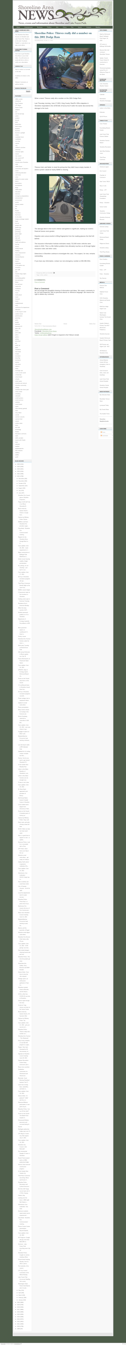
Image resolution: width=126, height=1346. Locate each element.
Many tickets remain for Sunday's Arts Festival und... (23, 712)
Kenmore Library (104, 226)
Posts (103, 432)
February (21, 1297)
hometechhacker (19, 257)
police (16, 335)
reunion (17, 362)
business (17, 130)
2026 (18, 464)
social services (19, 400)
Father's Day (21, 1195)
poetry (17, 330)
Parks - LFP (103, 269)
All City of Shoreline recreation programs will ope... (24, 579)
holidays (17, 250)
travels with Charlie (20, 440)
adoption (17, 109)
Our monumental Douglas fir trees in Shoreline (24, 1153)
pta (16, 343)
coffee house (18, 166)
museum (17, 299)
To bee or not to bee (23, 782)
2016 (18, 1312)
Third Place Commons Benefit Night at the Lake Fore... (24, 585)
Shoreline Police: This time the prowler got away (24, 959)
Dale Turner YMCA (105, 181)
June (20, 493)
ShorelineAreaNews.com (43, 329)
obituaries (17, 309)
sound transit (18, 404)
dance (16, 181)
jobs (16, 271)
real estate (18, 351)
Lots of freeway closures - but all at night (24, 888)
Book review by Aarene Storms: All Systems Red (24, 1014)
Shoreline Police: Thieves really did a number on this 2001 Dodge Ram (63, 35)
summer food (18, 419)
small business (19, 398)
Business (39, 27)
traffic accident (19, 438)
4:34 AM (49, 273)
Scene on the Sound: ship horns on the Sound (23, 680)
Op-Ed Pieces (103, 116)
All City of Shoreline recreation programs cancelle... (24, 694)
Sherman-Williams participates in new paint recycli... (24, 1104)
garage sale (18, 225)
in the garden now (20, 265)
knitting (17, 276)
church (17, 154)
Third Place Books (105, 252)
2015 (18, 1314)
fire (16, 208)
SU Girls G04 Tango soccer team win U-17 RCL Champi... (24, 1191)
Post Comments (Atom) (49, 326)
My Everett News (104, 409)
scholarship (18, 374)
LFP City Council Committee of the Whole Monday (23, 1273)
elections (17, 194)
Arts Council (103, 171)
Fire (72, 27)
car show (17, 141)
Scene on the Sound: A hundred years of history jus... (24, 813)
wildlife (17, 455)
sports (17, 406)
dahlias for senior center (21, 179)
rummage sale (19, 370)
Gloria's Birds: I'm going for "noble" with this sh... (23, 1098)
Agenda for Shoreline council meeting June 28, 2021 (23, 1056)
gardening (17, 229)
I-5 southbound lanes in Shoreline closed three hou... (24, 687)
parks (16, 320)
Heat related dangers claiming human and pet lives (24, 952)
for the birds (18, 217)
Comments (105, 435)
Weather (98, 27)
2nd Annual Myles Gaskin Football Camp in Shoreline (23, 800)
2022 (18, 473)
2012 (18, 1321)
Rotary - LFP (103, 190)
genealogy (18, 231)
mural (16, 297)
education (17, 191)
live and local (18, 284)
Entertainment (29, 27)
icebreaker (18, 263)
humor (17, 261)
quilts (16, 347)
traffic (16, 436)
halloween (17, 240)
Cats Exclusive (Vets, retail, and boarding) (104, 373)
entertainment (19, 198)
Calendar (102, 94)
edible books (18, 189)
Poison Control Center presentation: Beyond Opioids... (24, 1228)
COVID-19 (18, 101)
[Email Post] (53, 273)
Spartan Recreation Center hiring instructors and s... (24, 1062)
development (18, 185)
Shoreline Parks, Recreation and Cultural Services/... (24, 1184)
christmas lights (19, 151)
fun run (17, 223)
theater (17, 431)
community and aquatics (21, 168)
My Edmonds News (105, 394)
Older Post (92, 323)
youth (16, 457)
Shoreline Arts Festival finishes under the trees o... (24, 641)
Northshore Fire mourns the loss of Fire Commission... (24, 908)
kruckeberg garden (20, 278)
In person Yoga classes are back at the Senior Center (24, 1007)
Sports (80, 27)
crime (16, 177)
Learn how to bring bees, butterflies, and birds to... (23, 1087)
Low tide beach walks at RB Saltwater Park (24, 747)
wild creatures (19, 450)
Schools (88, 27)
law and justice (19, 280)
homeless (17, 255)
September (22, 485)
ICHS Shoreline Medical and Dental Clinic (105, 300)
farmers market (19, 204)
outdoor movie (19, 314)
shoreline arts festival (21, 383)
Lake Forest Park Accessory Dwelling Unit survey (24, 1279)
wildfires (17, 452)
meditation (18, 288)
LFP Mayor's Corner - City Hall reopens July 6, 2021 (24, 1136)
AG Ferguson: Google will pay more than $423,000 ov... (24, 1239)
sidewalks (17, 396)
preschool (17, 341)
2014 (18, 1316)
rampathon (18, 349)
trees (16, 442)
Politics (49, 27)
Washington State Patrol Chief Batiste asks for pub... (24, 1286)
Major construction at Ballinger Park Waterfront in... (23, 554)
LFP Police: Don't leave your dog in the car (23, 851)
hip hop (17, 244)
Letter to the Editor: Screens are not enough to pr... (23, 778)
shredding (17, 393)
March (20, 1295)
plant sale (17, 328)
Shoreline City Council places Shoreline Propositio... (24, 497)
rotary (16, 368)
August (20, 488)
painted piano (18, 316)
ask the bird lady (19, 114)
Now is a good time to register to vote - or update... (24, 837)
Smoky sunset (22, 636)
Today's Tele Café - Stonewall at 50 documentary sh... (23, 1049)
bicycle (17, 120)
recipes (17, 353)
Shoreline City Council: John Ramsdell (22, 1147)
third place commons (20, 433)
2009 (18, 1328)
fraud (16, 221)
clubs (16, 164)
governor (17, 236)
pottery (17, 339)
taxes (16, 425)
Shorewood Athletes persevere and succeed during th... (24, 1122)
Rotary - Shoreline (104, 202)
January (21, 1300)
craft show (18, 175)
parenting (17, 318)
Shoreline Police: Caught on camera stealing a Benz (23, 1255)
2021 (18, 476)
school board (18, 377)
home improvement (20, 252)
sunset (17, 421)
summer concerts (20, 417)
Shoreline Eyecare (104, 334)
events (17, 202)
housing (17, 259)
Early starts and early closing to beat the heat (24, 824)
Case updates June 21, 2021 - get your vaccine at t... (24, 1025)
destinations (18, 183)
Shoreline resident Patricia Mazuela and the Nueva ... (23, 989)
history (17, 246)
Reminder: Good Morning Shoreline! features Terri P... (24, 1080)
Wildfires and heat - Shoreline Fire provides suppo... (23, 524)
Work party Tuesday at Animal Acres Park (23, 647)
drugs (16, 187)
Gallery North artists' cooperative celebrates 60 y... (23, 864)
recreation (17, 356)
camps (17, 135)
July (20, 490)
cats (16, 145)
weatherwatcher (19, 448)
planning (17, 324)
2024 (18, 469)
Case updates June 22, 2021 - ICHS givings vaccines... (24, 946)
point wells (18, 332)
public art (17, 345)
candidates (18, 139)
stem (16, 410)
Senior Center (19, 107)
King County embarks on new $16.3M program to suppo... (24, 1043)
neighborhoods (19, 303)
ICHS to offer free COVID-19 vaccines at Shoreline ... (24, 996)
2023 (18, 471)
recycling (17, 358)
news (16, 305)
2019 (18, 1304)
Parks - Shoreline (104, 274)
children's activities (20, 147)
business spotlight (20, 132)
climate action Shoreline (21, 162)
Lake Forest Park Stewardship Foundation (104, 196)
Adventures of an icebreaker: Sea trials (23, 1206)
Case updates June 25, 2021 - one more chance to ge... (24, 727)
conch (16, 170)
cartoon (17, 143)
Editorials (102, 112)
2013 (18, 1319)
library (16, 282)
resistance (18, 360)
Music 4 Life (103, 185)
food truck (18, 215)
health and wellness (20, 242)
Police (65, 27)
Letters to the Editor (105, 108)
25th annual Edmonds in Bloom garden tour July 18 (24, 654)
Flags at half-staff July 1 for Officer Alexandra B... (24, 504)
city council (18, 156)
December (21, 478)
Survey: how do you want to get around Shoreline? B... (23, 760)
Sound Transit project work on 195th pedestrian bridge (24, 1160)
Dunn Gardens (19, 103)
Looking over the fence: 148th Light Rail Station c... (23, 1200)
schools (17, 379)
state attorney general (21, 408)
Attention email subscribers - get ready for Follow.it (23, 857)
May (20, 1290)
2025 (18, 466)
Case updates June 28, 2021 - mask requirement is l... (23, 548)
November (21, 481)
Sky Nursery (103, 278)
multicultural (18, 295)
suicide (17, 415)
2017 (18, 1309)
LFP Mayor (18, 105)
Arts (57, 27)
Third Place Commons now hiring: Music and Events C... (24, 1178)
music (16, 301)
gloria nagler (18, 234)
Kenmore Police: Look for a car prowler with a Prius (24, 844)
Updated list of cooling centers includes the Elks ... (24, 753)
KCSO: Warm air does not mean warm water (24, 831)
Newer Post (38, 323)
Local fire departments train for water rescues (24, 895)
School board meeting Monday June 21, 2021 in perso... (24, 1261)
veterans (17, 444)
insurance (17, 267)
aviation (17, 118)
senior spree (18, 381)
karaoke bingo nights (20, 273)
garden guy (18, 227)
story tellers (18, 412)
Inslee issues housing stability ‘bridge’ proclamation (24, 561)
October (21, 483)
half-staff (17, 238)
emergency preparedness (22, 196)
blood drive (18, 124)
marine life (18, 286)
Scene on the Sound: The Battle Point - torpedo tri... (23, 1116)
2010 (18, 1326)
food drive (17, 213)
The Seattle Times (105, 413)
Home (18, 27)
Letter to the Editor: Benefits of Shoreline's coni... (23, 771)
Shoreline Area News (49, 331)
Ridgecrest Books (104, 243)
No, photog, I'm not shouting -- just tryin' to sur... (23, 568)
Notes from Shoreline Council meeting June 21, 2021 (23, 915)
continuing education (20, 172)
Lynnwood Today (104, 405)
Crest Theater (103, 123)
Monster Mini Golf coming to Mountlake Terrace (105, 52)
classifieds (18, 160)
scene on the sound (20, 372)
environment (18, 200)
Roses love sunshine (23, 1067)
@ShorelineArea (45, 333)
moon (16, 292)
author (17, 116)
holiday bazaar (19, 248)
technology (18, 429)
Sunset (20, 1126)
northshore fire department (22, 307)
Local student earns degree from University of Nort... (24, 807)
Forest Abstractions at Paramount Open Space (24, 661)
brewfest (17, 128)
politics (17, 337)
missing (17, 290)
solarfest (17, 402)
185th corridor (19, 99)
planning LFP (18, 326)
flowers (17, 210)
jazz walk (17, 269)
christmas (17, 149)
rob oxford (18, 364)
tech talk (17, 427)
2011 (18, 1324)
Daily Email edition (41, 335)
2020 (18, 1302)
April (19, 1292)
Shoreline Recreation (105, 147)
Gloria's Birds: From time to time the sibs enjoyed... (23, 974)
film (16, 206)
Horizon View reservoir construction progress (24, 1166)
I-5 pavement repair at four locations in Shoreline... (24, 594)
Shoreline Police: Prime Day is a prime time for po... (24, 901)
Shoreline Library (104, 247)
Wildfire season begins (24, 590)
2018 (18, 1307)
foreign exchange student (22, 219)
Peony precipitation (23, 707)
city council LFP (19, 158)
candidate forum (19, 137)
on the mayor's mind (20, 311)
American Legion (104, 167)
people (17, 322)
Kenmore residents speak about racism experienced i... (24, 1213)
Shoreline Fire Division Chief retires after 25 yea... (24, 939)
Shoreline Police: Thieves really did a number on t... (24, 1031)
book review (18, 126)
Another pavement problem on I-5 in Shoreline (23, 614)
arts (16, 111)
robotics (17, 366)
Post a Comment (40, 282)
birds (16, 122)
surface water (18, 423)
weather (17, 446)
